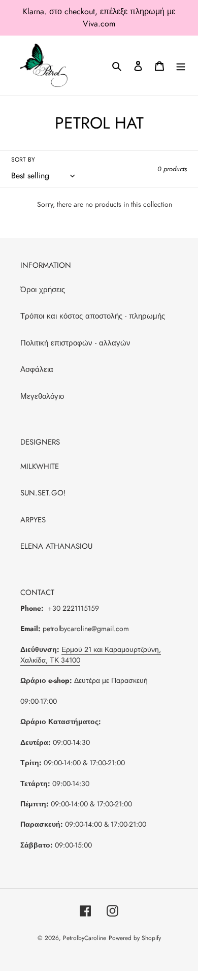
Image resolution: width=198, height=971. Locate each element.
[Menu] (180, 65)
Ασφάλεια (36, 369)
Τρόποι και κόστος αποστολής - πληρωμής (92, 316)
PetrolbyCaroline (84, 938)
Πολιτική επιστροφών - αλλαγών (75, 343)
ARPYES (33, 519)
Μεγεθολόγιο (42, 396)
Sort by (23, 159)
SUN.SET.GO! (43, 492)
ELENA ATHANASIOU (56, 546)
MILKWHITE (39, 466)
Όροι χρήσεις (42, 289)
